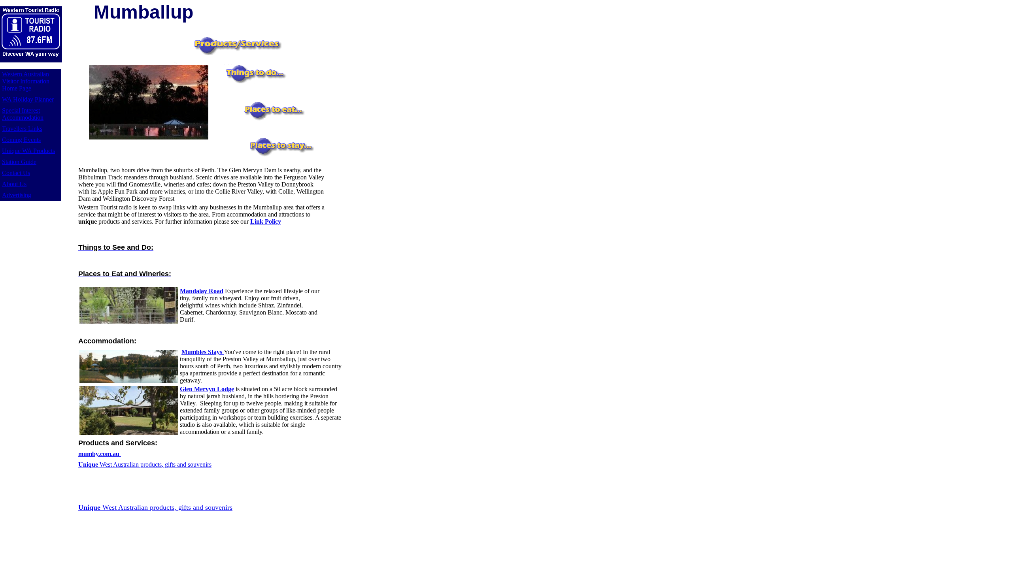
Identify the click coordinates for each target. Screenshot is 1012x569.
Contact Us (16, 173)
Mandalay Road (201, 291)
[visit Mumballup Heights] (88, 137)
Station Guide (19, 161)
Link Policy (265, 221)
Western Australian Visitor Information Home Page (25, 81)
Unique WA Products (28, 150)
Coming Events (21, 139)
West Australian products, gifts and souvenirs (144, 464)
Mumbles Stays (202, 352)
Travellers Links (22, 128)
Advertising (16, 195)
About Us (14, 184)
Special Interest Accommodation (22, 114)
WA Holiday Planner (28, 99)
